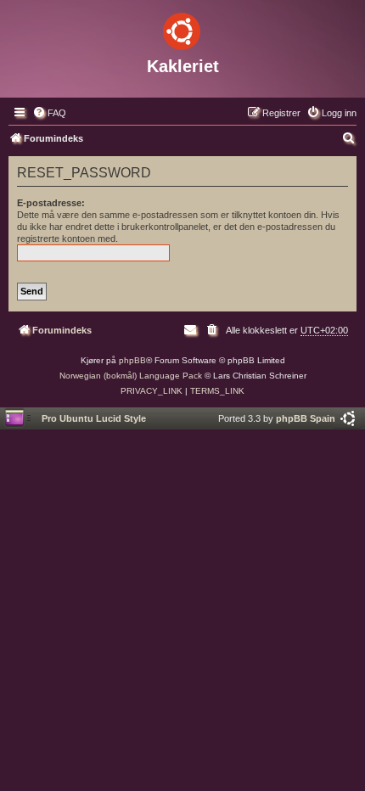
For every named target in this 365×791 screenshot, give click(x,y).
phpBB (132, 360)
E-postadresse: (51, 203)
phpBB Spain (305, 418)
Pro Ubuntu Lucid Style (94, 418)
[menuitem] (49, 113)
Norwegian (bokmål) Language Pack (130, 375)
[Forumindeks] (182, 28)
